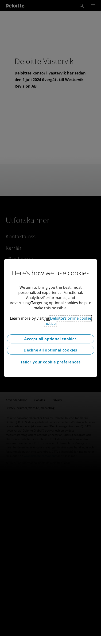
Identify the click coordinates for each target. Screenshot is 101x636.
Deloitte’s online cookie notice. (68, 321)
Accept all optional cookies (50, 338)
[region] (50, 318)
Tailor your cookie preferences (50, 362)
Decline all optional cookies (50, 350)
